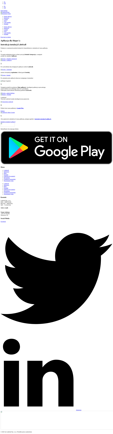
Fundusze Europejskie (10, 179)
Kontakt (6, 24)
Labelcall (6, 170)
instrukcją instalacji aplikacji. (43, 119)
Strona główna (8, 16)
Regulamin (7, 177)
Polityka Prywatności (9, 176)
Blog (5, 173)
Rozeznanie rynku (8, 180)
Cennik (6, 19)
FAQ (5, 21)
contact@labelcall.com (6, 209)
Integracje (6, 18)
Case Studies (7, 22)
